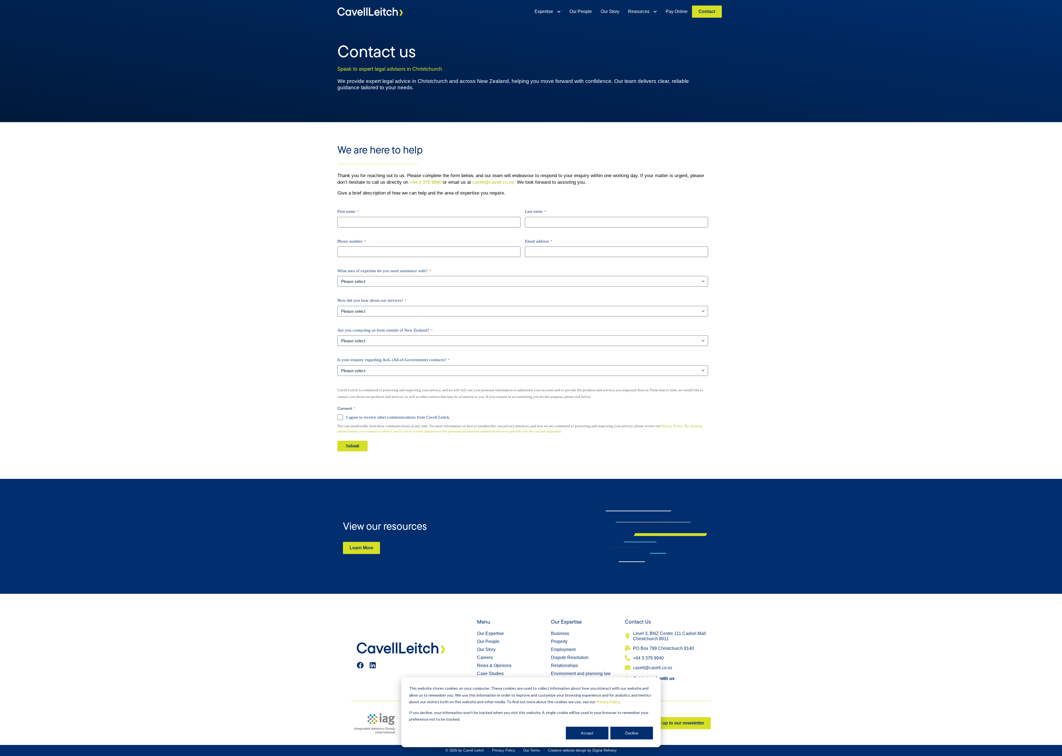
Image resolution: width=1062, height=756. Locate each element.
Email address (538, 241)
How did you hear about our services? (372, 300)
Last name (535, 211)
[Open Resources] (655, 11)
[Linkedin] (372, 665)
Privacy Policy (608, 701)
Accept (587, 733)
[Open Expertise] (559, 11)
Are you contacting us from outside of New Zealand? (385, 330)
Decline (631, 733)
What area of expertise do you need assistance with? (384, 271)
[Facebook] (360, 665)
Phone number (351, 241)
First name (348, 211)
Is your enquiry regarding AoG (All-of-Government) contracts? (393, 360)
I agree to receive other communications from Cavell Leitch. (398, 417)
